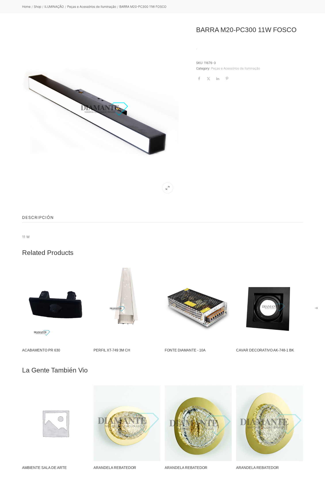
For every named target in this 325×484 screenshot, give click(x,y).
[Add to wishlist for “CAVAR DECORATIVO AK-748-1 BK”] (286, 337)
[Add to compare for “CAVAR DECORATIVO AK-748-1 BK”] (297, 337)
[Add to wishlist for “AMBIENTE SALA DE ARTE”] (72, 455)
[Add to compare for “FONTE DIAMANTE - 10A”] (226, 337)
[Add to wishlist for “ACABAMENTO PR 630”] (72, 337)
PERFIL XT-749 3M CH (112, 350)
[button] (167, 188)
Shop (37, 6)
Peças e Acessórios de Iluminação (91, 6)
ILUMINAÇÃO (54, 6)
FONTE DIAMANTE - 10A (185, 350)
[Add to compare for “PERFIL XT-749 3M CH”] (154, 337)
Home (26, 6)
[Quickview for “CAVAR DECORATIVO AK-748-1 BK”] (269, 305)
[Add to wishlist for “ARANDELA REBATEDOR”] (143, 455)
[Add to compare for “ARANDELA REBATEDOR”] (154, 455)
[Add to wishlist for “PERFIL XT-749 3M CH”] (143, 337)
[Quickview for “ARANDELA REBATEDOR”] (126, 423)
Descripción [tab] (38, 217)
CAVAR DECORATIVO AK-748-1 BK (265, 350)
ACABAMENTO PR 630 (41, 350)
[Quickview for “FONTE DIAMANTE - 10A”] (198, 305)
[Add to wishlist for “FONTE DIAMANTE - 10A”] (215, 337)
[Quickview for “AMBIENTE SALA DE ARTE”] (55, 423)
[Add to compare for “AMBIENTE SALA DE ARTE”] (83, 455)
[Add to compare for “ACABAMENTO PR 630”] (83, 337)
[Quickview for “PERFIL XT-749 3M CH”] (126, 305)
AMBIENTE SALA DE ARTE (44, 468)
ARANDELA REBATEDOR (115, 468)
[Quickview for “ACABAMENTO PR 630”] (55, 305)
